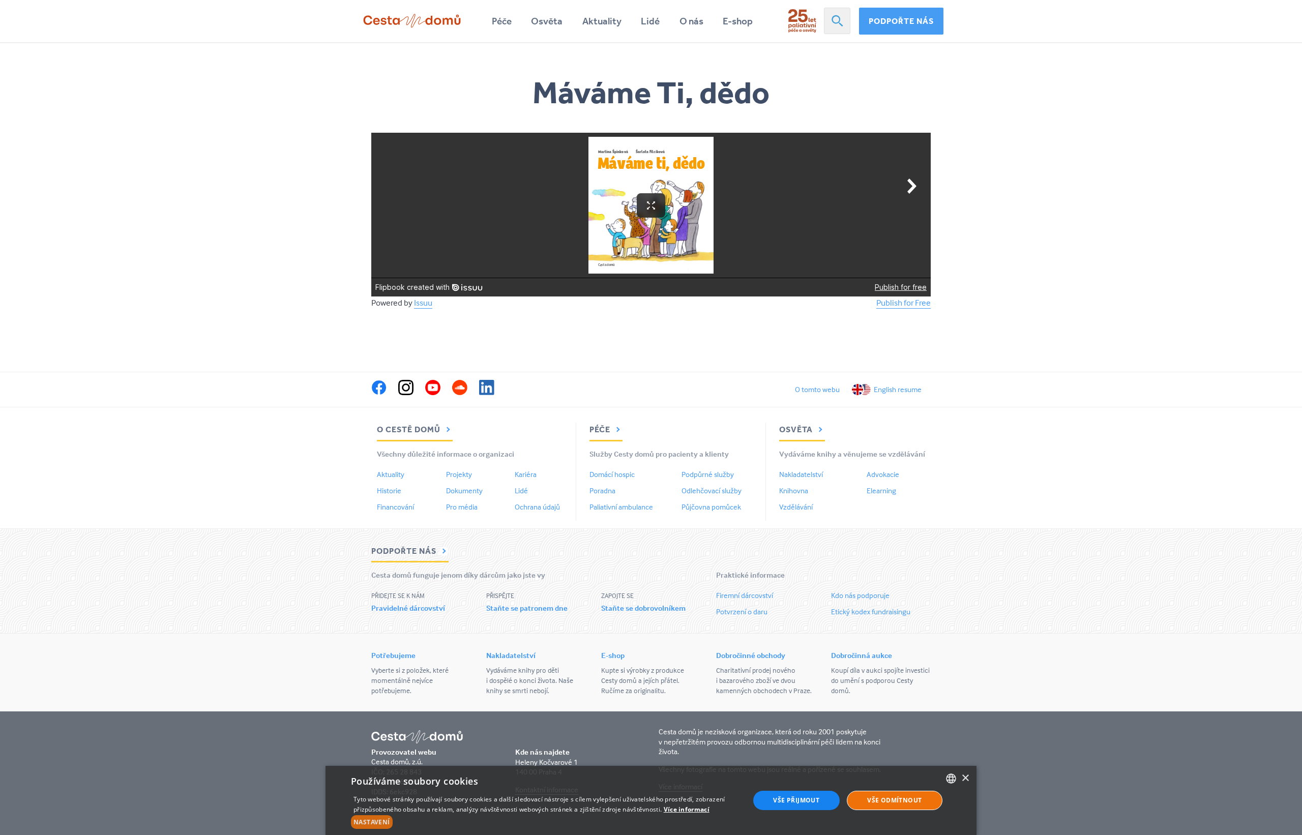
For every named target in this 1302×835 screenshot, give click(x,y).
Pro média (462, 507)
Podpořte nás (901, 21)
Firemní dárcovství (744, 595)
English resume (898, 389)
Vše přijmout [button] (796, 800)
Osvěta (547, 21)
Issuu (423, 302)
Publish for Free (903, 302)
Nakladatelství (801, 474)
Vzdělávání (796, 507)
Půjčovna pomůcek (711, 507)
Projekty (459, 474)
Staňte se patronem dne (527, 608)
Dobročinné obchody (750, 655)
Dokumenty (464, 490)
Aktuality (602, 21)
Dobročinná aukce (861, 655)
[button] (544, 822)
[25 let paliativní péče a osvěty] (802, 21)
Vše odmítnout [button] (894, 800)
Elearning (881, 490)
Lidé (650, 21)
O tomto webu (817, 389)
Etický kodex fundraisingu (870, 611)
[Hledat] (837, 20)
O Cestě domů (409, 429)
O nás (691, 21)
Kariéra (526, 474)
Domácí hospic (612, 474)
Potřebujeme (393, 655)
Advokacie (883, 474)
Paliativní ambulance (621, 507)
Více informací (686, 809)
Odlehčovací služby (712, 490)
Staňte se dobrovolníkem (643, 608)
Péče (502, 21)
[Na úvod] (412, 21)
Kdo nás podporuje (860, 595)
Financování (395, 507)
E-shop (738, 21)
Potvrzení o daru (741, 611)
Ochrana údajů (537, 507)
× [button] (965, 778)
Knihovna (793, 490)
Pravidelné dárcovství (408, 608)
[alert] (651, 800)
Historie (389, 490)
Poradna (602, 490)
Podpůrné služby (708, 474)
